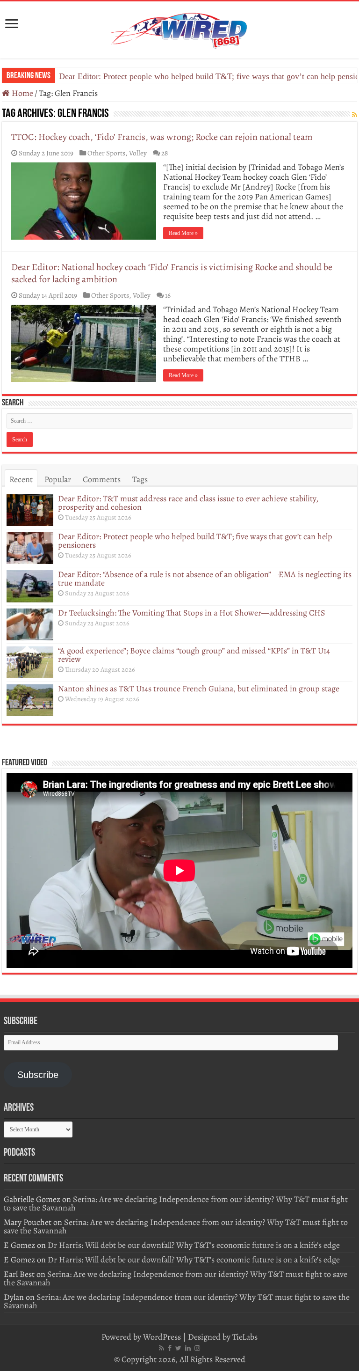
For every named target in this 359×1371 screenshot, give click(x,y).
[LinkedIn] (188, 1348)
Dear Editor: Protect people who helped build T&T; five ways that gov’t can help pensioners (195, 540)
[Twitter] (178, 1348)
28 (164, 153)
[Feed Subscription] (354, 114)
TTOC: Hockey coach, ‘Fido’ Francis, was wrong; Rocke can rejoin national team (162, 137)
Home (21, 93)
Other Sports (106, 153)
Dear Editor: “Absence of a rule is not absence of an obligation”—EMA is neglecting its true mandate (205, 578)
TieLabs (245, 1336)
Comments (102, 479)
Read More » (183, 233)
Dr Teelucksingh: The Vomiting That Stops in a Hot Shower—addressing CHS (191, 612)
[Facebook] (169, 1348)
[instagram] (197, 1348)
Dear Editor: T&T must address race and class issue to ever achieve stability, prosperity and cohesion (188, 503)
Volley (138, 153)
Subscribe (37, 1075)
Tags (140, 479)
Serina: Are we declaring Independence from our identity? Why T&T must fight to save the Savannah (176, 1203)
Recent (21, 479)
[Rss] (161, 1348)
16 (168, 295)
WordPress (162, 1336)
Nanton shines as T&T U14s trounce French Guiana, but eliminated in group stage (198, 688)
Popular (57, 479)
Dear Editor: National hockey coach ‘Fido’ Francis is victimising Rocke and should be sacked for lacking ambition (171, 273)
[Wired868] (179, 28)
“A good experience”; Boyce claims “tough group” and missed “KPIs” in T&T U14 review (194, 655)
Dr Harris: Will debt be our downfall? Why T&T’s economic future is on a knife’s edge (194, 1245)
